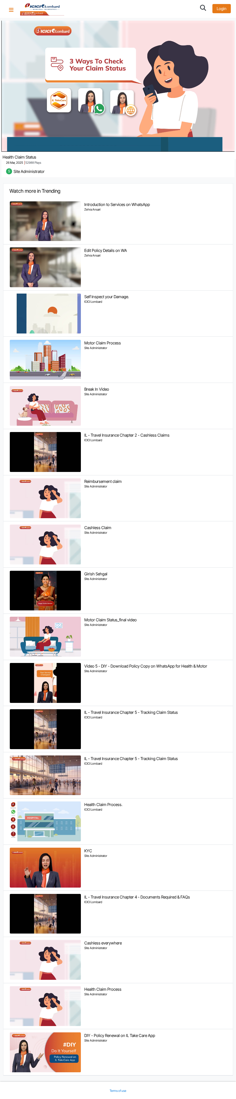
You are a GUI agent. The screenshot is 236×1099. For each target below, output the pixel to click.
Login (222, 8)
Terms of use (118, 1091)
